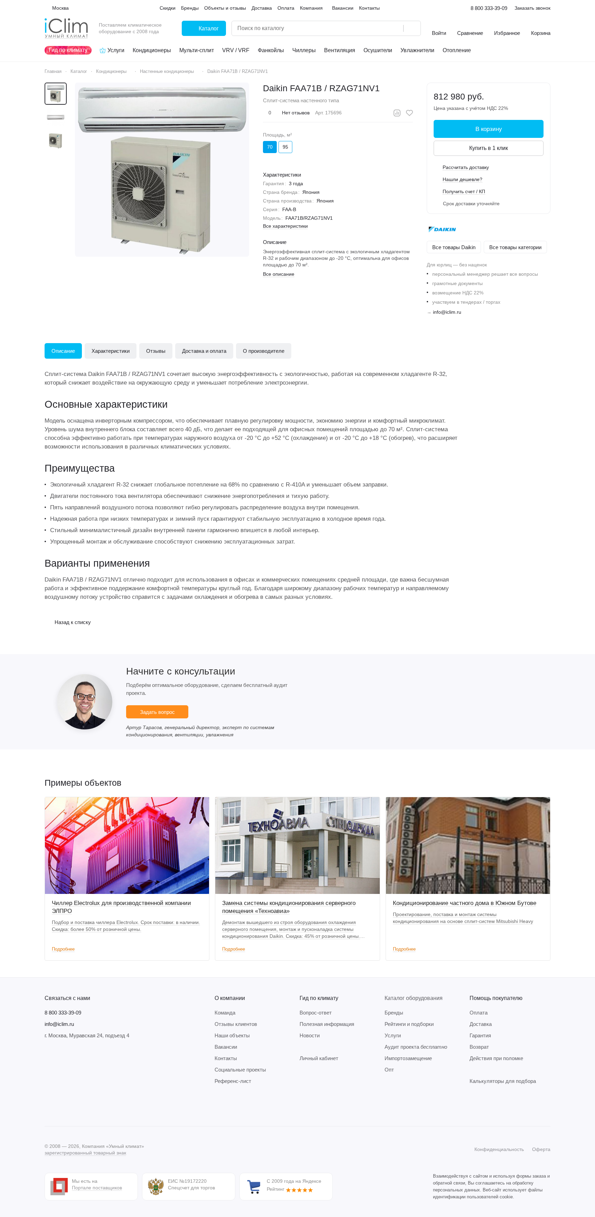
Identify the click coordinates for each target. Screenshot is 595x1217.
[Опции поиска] (380, 28)
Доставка (481, 1024)
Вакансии (226, 1047)
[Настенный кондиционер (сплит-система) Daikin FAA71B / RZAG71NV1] (162, 170)
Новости (310, 1035)
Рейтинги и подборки (409, 1024)
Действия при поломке (496, 1058)
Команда (225, 1013)
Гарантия (480, 1035)
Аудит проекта (416, 1047)
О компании (230, 998)
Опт (389, 1070)
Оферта (541, 1149)
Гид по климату (319, 998)
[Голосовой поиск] (395, 28)
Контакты (226, 1058)
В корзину (488, 129)
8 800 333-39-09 (489, 8)
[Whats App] (90, 1105)
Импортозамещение (408, 1058)
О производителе (263, 351)
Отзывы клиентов (236, 1024)
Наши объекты (232, 1035)
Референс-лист (233, 1081)
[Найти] (412, 28)
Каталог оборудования (414, 998)
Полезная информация (327, 1024)
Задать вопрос (157, 712)
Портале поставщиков (97, 1187)
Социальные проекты (240, 1070)
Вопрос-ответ (316, 1013)
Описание (63, 351)
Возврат (479, 1047)
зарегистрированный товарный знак (85, 1152)
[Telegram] (62, 1105)
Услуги (393, 1035)
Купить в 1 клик (488, 148)
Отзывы (156, 351)
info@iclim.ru (447, 312)
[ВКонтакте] (49, 1105)
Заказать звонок (532, 8)
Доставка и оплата (204, 351)
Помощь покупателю (496, 998)
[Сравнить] (397, 113)
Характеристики (111, 351)
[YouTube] (76, 1105)
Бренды (394, 1013)
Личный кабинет (319, 1058)
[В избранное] (409, 113)
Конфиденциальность (499, 1149)
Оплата (479, 1013)
